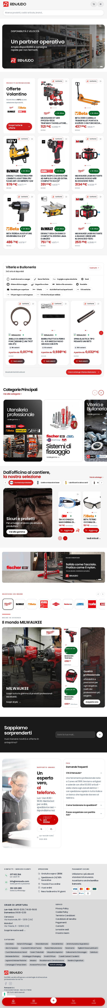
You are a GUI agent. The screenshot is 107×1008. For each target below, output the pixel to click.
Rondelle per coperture (20, 289)
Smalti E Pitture (49, 956)
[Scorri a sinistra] (94, 392)
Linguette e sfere (41, 284)
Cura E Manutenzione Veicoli (16, 952)
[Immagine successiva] (78, 501)
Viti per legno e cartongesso (22, 295)
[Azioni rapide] (53, 1000)
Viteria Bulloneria (42, 944)
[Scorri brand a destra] (103, 594)
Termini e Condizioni (65, 915)
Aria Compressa (12, 948)
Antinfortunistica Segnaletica (78, 944)
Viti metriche (85, 289)
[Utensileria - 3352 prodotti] (22, 430)
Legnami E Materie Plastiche (16, 960)
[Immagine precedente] (61, 501)
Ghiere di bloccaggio (19, 284)
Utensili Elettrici (57, 944)
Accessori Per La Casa (38, 965)
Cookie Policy (62, 912)
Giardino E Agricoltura (75, 960)
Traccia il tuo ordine (50, 884)
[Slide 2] (100, 66)
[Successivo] (65, 538)
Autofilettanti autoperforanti (61, 289)
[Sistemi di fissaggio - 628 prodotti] (63, 430)
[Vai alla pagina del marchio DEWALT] (12, 171)
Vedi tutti (93, 268)
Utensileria (10, 944)
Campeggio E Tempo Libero (16, 965)
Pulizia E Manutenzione (53, 948)
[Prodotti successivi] (101, 333)
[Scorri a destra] (101, 392)
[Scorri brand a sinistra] (98, 594)
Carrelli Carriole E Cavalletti (69, 956)
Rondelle (83, 284)
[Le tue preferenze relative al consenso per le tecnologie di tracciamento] (4, 994)
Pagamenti (61, 922)
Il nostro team (62, 933)
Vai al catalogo (96, 477)
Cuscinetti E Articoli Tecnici (31, 948)
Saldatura (94, 952)
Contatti (60, 926)
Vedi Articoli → (94, 538)
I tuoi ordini (46, 887)
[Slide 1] (98, 66)
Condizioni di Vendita (66, 919)
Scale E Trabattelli (37, 952)
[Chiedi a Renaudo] (77, 530)
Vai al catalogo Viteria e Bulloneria (82, 372)
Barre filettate (43, 279)
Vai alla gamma (17, 531)
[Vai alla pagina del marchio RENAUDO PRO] (15, 335)
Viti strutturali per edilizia (50, 295)
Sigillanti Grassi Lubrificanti (88, 948)
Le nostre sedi (62, 929)
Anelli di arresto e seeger (20, 279)
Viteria (39, 289)
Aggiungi (68, 530)
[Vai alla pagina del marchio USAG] (47, 171)
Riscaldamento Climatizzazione (52, 960)
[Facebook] (5, 983)
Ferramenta (70, 948)
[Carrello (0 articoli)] (94, 4)
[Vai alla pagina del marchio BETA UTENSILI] (81, 113)
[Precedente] (60, 538)
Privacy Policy (62, 908)
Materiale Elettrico (12, 956)
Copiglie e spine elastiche (67, 279)
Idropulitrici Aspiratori (55, 952)
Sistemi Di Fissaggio (24, 944)
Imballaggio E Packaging (32, 956)
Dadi (87, 279)
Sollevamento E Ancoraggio (76, 952)
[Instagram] (10, 983)
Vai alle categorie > (12, 394)
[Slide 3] (102, 66)
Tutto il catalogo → (57, 965)
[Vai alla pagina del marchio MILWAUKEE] (47, 113)
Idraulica (33, 960)
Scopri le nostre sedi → (15, 930)
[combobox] (53, 13)
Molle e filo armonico (64, 284)
